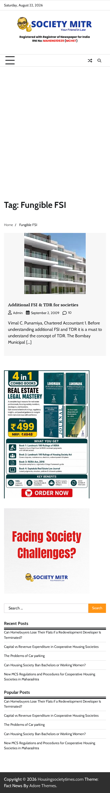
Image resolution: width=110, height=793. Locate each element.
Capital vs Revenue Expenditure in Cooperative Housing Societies (51, 647)
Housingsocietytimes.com (61, 779)
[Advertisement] (55, 124)
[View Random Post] (90, 61)
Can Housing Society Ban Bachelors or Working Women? (45, 665)
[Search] (99, 61)
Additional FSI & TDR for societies (43, 305)
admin (18, 313)
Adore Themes (42, 785)
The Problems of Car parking (24, 656)
